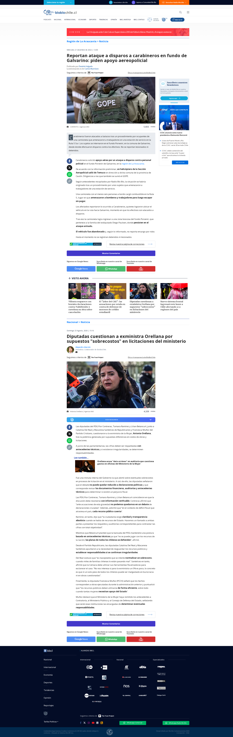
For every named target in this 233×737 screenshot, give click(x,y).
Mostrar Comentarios (111, 253)
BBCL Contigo (139, 20)
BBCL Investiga (125, 20)
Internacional (70, 20)
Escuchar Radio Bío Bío (175, 2)
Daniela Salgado (86, 66)
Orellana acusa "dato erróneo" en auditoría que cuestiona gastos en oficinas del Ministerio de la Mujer (125, 462)
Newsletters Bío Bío (121, 2)
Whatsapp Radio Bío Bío (178, 723)
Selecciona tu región (56, 2)
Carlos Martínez (91, 68)
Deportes (92, 20)
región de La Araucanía (133, 163)
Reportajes (49, 705)
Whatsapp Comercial (134, 723)
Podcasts (47, 20)
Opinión (114, 20)
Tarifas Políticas (50, 721)
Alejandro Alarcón (83, 347)
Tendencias (103, 20)
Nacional (57, 20)
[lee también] (85, 466)
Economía (82, 20)
